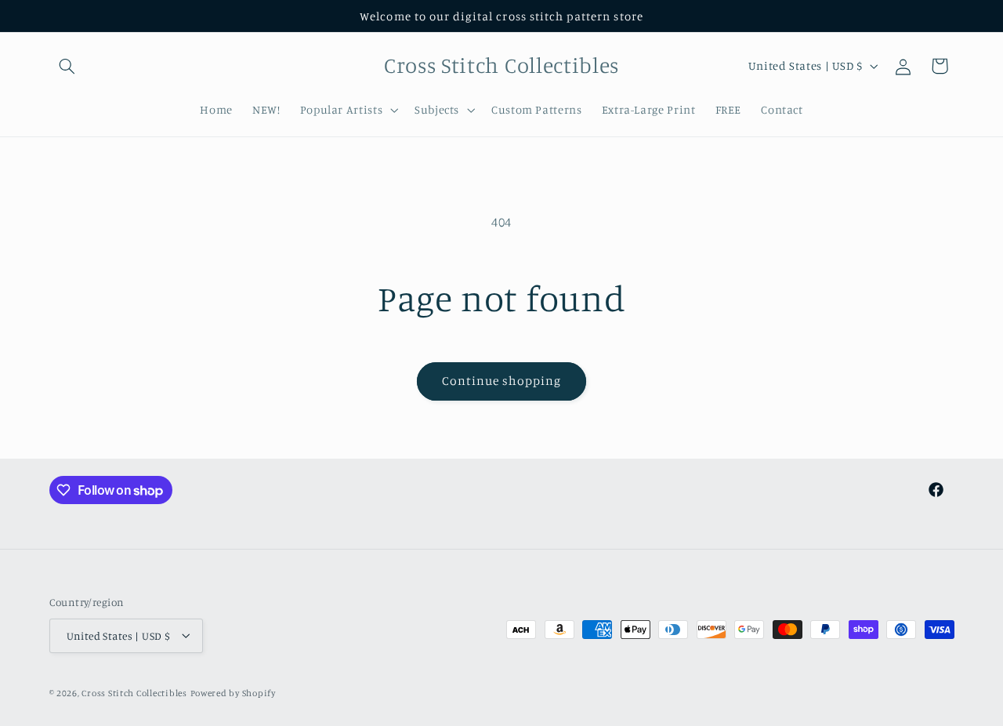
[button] (67, 66)
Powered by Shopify (233, 692)
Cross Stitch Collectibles (133, 692)
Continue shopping (502, 380)
